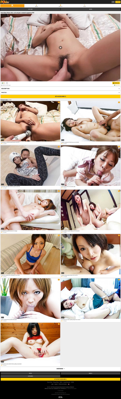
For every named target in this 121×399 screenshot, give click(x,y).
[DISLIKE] (7, 83)
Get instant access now (60, 379)
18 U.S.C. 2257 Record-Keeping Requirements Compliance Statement (60, 387)
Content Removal (66, 382)
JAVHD (72, 382)
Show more (60, 368)
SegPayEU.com (57, 388)
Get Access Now (60, 96)
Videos (12, 6)
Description (5, 88)
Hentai (90, 9)
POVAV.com (5, 1)
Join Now (118, 2)
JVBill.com (47, 388)
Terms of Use (49, 382)
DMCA (61, 382)
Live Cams (30, 9)
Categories (60, 6)
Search (84, 6)
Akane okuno (117, 85)
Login (113, 2)
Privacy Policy (56, 382)
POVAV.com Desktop (63, 384)
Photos (4, 92)
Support (56, 384)
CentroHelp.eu (63, 388)
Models (36, 6)
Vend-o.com (51, 388)
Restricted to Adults (60, 397)
